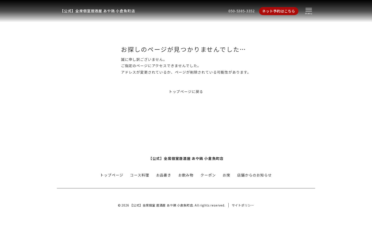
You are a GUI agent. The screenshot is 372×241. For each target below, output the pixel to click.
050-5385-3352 (241, 10)
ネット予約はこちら (278, 11)
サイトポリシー (243, 205)
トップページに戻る (186, 91)
